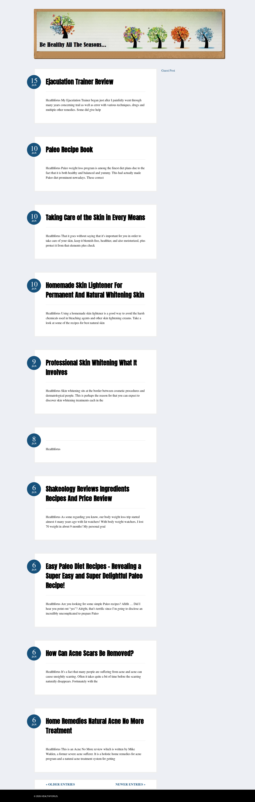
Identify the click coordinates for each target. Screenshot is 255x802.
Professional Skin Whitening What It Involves (91, 367)
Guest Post (168, 70)
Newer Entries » (130, 784)
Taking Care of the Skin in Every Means (95, 217)
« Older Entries (60, 784)
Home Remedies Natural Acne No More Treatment (95, 726)
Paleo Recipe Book (69, 149)
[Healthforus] (129, 58)
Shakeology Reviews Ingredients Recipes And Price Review (87, 493)
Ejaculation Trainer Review (79, 82)
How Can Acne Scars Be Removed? (90, 653)
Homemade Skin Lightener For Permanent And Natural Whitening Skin (95, 290)
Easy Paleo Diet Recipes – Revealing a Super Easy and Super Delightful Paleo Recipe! (94, 575)
